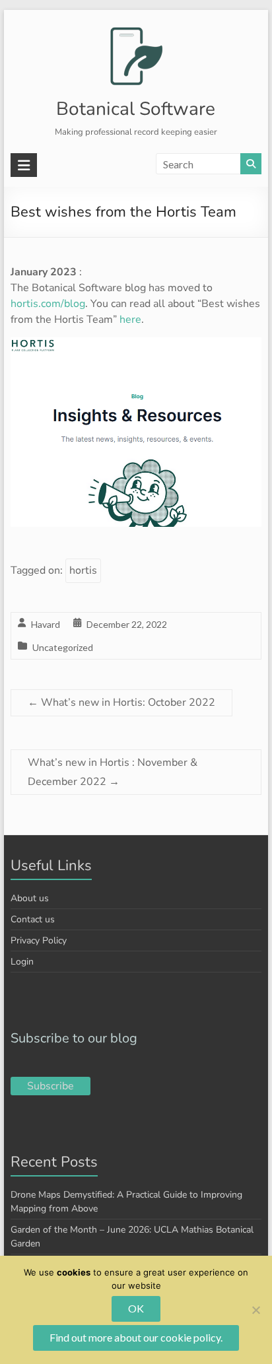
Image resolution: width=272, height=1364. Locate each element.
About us (30, 898)
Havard (45, 624)
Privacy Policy (39, 940)
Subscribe (50, 1086)
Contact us (33, 919)
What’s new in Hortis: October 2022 (121, 702)
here (130, 319)
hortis (83, 570)
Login (22, 961)
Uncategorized (62, 647)
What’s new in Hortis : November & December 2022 (112, 772)
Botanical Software (135, 108)
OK (136, 1308)
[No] (255, 1309)
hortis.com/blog (48, 303)
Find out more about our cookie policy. (136, 1337)
